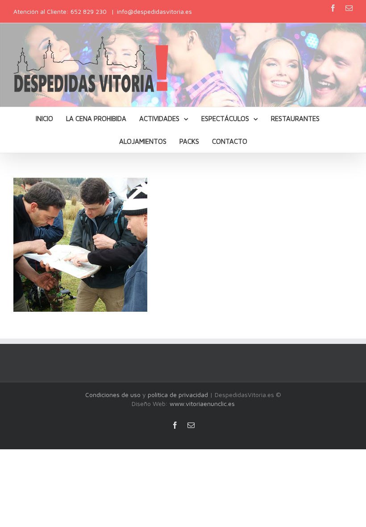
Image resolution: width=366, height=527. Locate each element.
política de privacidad (178, 394)
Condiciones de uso (113, 394)
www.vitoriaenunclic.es (202, 403)
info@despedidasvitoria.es (154, 11)
